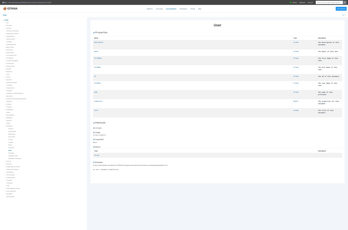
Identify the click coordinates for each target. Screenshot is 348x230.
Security (9, 164)
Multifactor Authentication (15, 93)
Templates (9, 172)
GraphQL (9, 85)
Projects (9, 107)
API (7, 23)
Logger (10, 142)
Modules (9, 90)
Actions (8, 28)
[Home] (12, 8)
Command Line (11, 55)
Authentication (11, 44)
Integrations (10, 88)
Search (8, 161)
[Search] (345, 2)
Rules (8, 123)
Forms (8, 77)
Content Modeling (12, 61)
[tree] (44, 109)
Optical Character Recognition (16, 99)
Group (10, 139)
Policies (8, 104)
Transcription (10, 177)
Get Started (341, 9)
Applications (10, 36)
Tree (7, 186)
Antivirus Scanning (12, 31)
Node (10, 145)
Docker (8, 69)
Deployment (10, 66)
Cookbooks (10, 63)
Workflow (11, 153)
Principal (11, 148)
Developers (183, 9)
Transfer (9, 180)
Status (294, 2)
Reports (9, 120)
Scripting (9, 126)
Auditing (9, 42)
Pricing (192, 9)
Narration (9, 96)
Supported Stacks (12, 169)
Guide (5, 15)
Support (310, 2)
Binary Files (10, 47)
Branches (9, 50)
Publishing (9, 109)
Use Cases (159, 9)
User (9, 150)
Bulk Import (10, 52)
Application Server (12, 33)
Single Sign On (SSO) (13, 167)
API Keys (9, 25)
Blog (199, 9)
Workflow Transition (14, 158)
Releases (302, 2)
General (9, 80)
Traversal (9, 183)
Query (8, 112)
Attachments (10, 39)
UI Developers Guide (13, 188)
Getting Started (11, 82)
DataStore (11, 134)
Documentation (171, 9)
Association (12, 131)
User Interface (11, 191)
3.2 (343, 15)
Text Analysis (10, 175)
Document (11, 137)
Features (9, 71)
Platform (150, 9)
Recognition (10, 115)
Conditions (9, 58)
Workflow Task (13, 156)
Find (7, 74)
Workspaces (10, 196)
